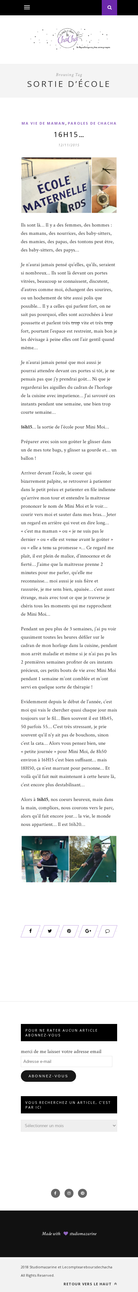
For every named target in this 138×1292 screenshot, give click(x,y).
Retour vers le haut (88, 1283)
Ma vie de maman (43, 123)
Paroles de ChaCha (92, 123)
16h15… (69, 134)
